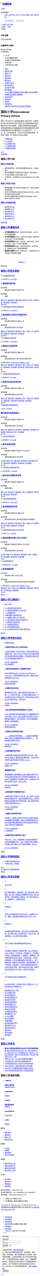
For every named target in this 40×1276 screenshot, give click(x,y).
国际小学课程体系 (10, 227)
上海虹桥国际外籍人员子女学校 (14, 538)
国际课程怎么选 (10, 1014)
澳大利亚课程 (33, 92)
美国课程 (16, 92)
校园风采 (6, 302)
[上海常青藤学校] (7, 561)
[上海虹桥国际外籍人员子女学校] (12, 530)
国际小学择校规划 (10, 856)
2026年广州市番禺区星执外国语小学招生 (19, 1068)
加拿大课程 (24, 92)
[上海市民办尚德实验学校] (10, 467)
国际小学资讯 (8, 1043)
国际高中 (8, 78)
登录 (3, 27)
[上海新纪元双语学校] (8, 338)
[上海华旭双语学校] (8, 436)
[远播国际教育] (6, 3)
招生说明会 (8, 1033)
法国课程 (19, 95)
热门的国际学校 (10, 993)
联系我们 (8, 1186)
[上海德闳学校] (10, 144)
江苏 (17, 15)
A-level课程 (9, 92)
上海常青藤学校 (7, 569)
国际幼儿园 (8, 71)
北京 (6, 15)
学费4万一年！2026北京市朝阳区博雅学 (19, 1059)
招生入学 (26, 300)
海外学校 (14, 106)
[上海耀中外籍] (10, 146)
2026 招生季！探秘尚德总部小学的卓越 (18, 1066)
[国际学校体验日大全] (12, 861)
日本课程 (13, 95)
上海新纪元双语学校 (9, 346)
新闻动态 (14, 334)
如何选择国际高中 (11, 1002)
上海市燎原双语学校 (9, 506)
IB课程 (7, 95)
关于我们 (8, 1179)
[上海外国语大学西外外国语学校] (12, 307)
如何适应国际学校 (11, 1023)
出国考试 (8, 106)
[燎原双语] (8, 139)
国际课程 (8, 90)
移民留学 (8, 104)
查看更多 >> (22, 262)
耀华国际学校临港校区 (10, 413)
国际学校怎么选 (10, 1163)
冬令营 (7, 88)
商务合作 (8, 1182)
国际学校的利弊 (10, 1009)
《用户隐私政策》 (18, 1250)
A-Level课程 (9, 1016)
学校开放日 (8, 97)
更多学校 (4, 266)
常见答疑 (21, 367)
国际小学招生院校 (10, 270)
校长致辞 (14, 367)
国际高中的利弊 (10, 1000)
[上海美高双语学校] (8, 276)
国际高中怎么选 (10, 1026)
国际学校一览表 (10, 1171)
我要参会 (8, 1184)
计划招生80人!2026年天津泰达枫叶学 (18, 1061)
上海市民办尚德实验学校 (11, 475)
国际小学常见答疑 (10, 876)
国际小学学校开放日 (11, 638)
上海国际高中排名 (11, 1011)
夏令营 (12, 88)
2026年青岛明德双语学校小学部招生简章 (19, 1070)
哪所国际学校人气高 (12, 990)
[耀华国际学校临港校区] (9, 405)
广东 (20, 15)
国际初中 (8, 76)
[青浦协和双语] (10, 148)
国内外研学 (9, 85)
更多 (3, 595)
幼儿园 (3, 461)
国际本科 (8, 81)
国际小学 (8, 73)
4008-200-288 (7, 24)
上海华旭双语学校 (8, 444)
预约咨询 (5, 1271)
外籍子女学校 (9, 83)
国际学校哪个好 (10, 1004)
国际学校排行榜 (10, 1168)
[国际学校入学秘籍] (12, 864)
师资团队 (14, 463)
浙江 (13, 15)
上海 (9, 15)
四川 (24, 15)
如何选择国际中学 (11, 997)
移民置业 (28, 106)
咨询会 (7, 102)
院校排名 (8, 99)
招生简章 (33, 430)
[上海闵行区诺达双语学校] (10, 374)
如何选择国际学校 (11, 1007)
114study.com (15, 1205)
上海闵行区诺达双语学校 (11, 382)
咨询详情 (4, 154)
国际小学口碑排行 (10, 599)
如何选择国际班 (10, 995)
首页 (6, 69)
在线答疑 (14, 302)
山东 (31, 15)
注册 (8, 27)
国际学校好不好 (10, 1028)
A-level (7, 1148)
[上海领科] (8, 141)
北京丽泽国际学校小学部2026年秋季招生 (19, 1063)
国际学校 (8, 1030)
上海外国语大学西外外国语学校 (14, 315)
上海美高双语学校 (8, 283)
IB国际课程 (8, 1021)
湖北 (27, 15)
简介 (31, 300)
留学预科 (21, 106)
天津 (35, 15)
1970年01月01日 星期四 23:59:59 (20, 362)
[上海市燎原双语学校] (8, 499)
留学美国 (8, 1035)
